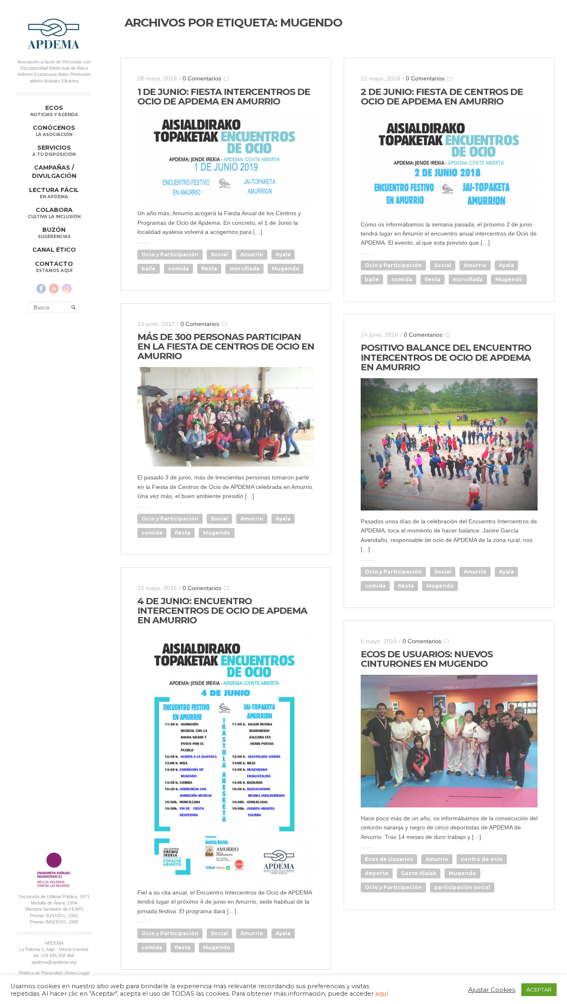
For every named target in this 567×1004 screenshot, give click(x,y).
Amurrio (251, 254)
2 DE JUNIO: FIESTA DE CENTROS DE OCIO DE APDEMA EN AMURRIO (442, 96)
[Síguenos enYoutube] (54, 289)
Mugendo (285, 268)
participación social (462, 887)
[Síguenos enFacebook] (41, 289)
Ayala (283, 254)
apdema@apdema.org (54, 962)
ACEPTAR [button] (539, 989)
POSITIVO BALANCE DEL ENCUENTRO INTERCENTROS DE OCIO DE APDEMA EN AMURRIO (446, 357)
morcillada (244, 268)
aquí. (382, 993)
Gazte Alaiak (418, 873)
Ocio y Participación (170, 254)
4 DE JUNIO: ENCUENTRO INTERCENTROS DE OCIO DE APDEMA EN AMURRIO (222, 611)
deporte (377, 873)
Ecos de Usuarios (389, 859)
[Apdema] (54, 34)
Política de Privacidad (40, 972)
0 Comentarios (202, 78)
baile (149, 268)
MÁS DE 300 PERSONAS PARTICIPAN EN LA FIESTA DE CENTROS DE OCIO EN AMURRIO (225, 346)
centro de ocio (482, 859)
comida (178, 268)
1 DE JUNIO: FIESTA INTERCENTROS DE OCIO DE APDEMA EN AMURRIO (223, 96)
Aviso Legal (77, 972)
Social (219, 254)
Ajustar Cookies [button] (491, 990)
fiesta (209, 268)
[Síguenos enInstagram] (67, 289)
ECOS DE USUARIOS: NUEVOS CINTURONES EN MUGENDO (427, 659)
